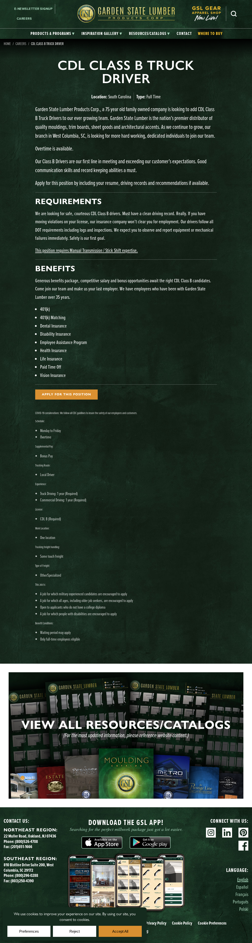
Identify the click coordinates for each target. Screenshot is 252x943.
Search (234, 14)
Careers (24, 18)
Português (240, 901)
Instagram (211, 833)
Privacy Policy (156, 923)
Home (7, 43)
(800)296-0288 (26, 875)
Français (242, 894)
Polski (243, 909)
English (242, 879)
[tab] (52, 34)
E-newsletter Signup (33, 8)
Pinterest (243, 833)
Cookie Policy (182, 923)
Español (242, 886)
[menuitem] (209, 13)
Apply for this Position (66, 394)
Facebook (243, 846)
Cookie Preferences (212, 923)
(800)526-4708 (26, 841)
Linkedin (227, 833)
